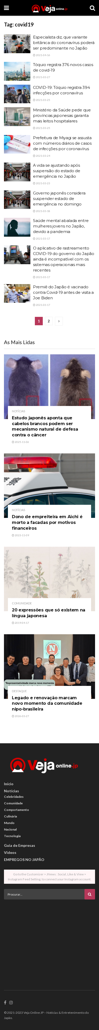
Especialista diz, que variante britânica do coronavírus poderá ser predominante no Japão (64, 43)
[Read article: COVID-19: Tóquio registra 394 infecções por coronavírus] (17, 94)
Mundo (9, 823)
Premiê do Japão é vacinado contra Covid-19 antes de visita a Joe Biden (63, 292)
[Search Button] (92, 8)
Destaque (19, 691)
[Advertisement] (49, 940)
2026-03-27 (21, 716)
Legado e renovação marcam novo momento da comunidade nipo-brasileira (47, 703)
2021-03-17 (42, 238)
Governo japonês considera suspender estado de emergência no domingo (59, 199)
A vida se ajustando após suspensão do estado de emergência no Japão (56, 171)
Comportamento (16, 810)
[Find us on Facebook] (5, 1003)
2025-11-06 (21, 441)
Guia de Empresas (19, 845)
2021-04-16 (42, 55)
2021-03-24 (42, 155)
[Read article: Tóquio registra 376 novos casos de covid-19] (17, 71)
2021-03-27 (42, 77)
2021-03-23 (42, 183)
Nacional (10, 829)
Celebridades (13, 797)
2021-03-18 (42, 211)
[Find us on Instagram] (11, 1003)
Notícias (18, 411)
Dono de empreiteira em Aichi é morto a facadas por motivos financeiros (47, 522)
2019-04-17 (21, 622)
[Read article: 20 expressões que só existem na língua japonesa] (49, 579)
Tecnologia (12, 836)
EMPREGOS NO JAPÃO (24, 859)
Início (8, 784)
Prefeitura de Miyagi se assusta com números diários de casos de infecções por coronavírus (62, 143)
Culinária (10, 816)
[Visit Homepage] (49, 8)
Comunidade (22, 603)
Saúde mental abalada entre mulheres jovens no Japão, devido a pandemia (60, 226)
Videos (10, 852)
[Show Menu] (6, 8)
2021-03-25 (42, 99)
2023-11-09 (21, 535)
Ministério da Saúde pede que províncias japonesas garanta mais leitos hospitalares (62, 115)
